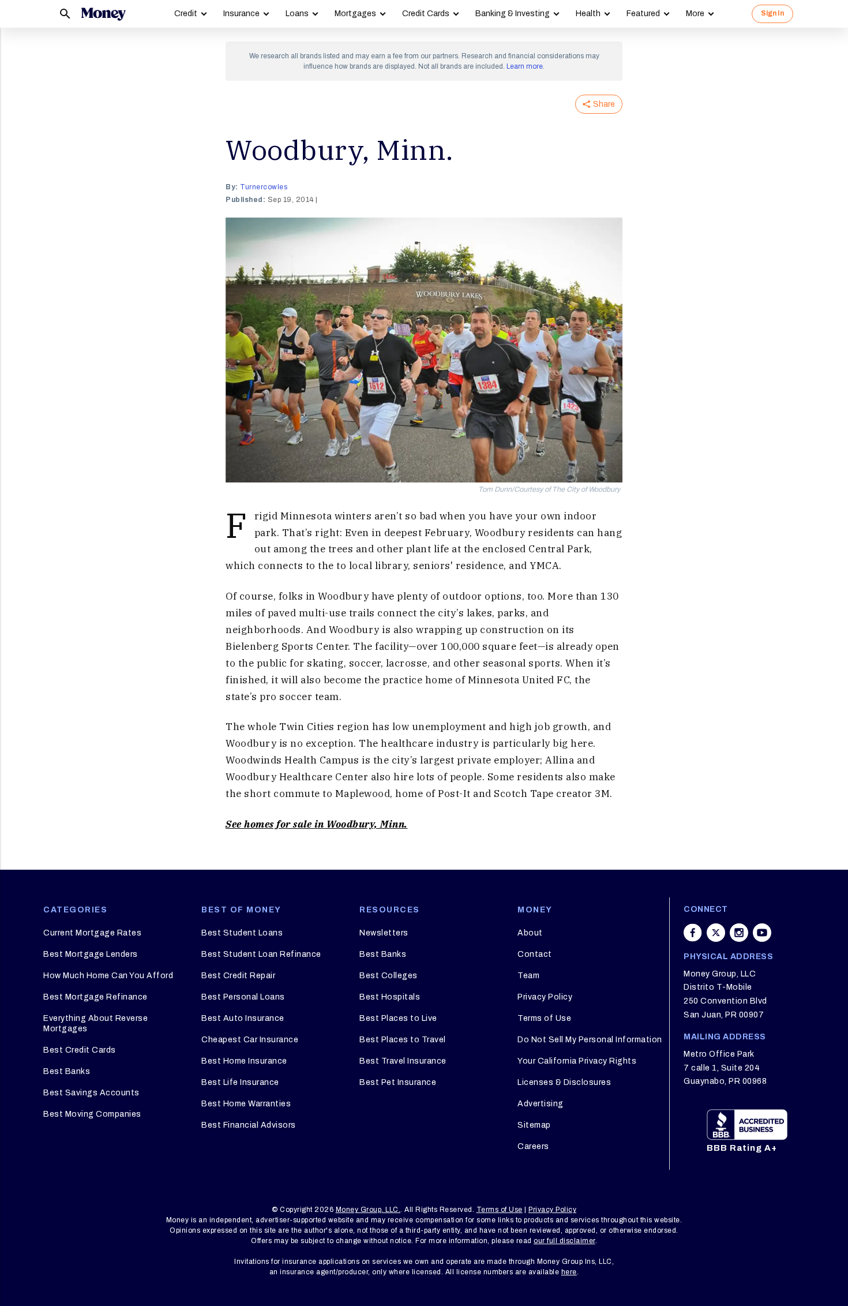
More (695, 13)
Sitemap (534, 1125)
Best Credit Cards (79, 1050)
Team (528, 975)
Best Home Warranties (246, 1103)
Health (588, 13)
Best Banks (66, 1071)
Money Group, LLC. (368, 1210)
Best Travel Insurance (402, 1061)
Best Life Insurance (240, 1082)
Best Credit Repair (238, 975)
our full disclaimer (564, 1241)
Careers (533, 1146)
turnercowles (263, 187)
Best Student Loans (242, 933)
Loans (297, 13)
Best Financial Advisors (248, 1125)
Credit (185, 13)
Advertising (540, 1103)
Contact (534, 954)
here (569, 1272)
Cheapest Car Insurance (249, 1039)
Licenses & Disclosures (564, 1082)
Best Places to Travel (402, 1039)
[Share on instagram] (739, 932)
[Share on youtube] (762, 932)
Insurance (241, 13)
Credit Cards (425, 13)
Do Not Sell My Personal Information (589, 1039)
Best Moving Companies (92, 1114)
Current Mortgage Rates (92, 933)
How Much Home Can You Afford (108, 975)
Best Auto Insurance (242, 1018)
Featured (643, 13)
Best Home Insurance (244, 1061)
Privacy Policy (544, 997)
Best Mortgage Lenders (90, 954)
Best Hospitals (389, 997)
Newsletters (383, 933)
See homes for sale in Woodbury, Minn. (317, 824)
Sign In (772, 13)
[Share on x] (716, 932)
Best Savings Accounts (91, 1092)
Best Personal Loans (243, 997)
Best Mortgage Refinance (95, 997)
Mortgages (355, 13)
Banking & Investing (512, 13)
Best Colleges (388, 975)
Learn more (524, 66)
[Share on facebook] (693, 932)
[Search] (65, 14)
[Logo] (103, 14)
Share (604, 104)
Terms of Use (544, 1018)
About (530, 933)
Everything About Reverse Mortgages (95, 1023)
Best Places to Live (398, 1018)
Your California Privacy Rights (576, 1061)
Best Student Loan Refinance (261, 954)
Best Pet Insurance (397, 1082)
